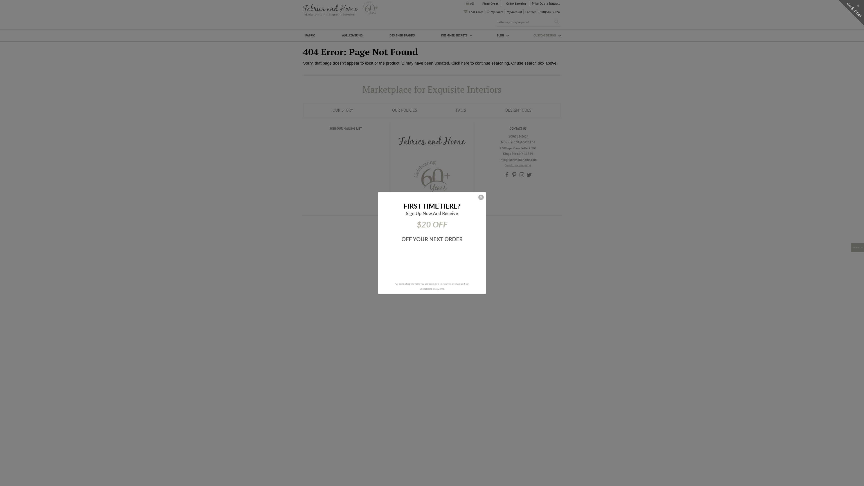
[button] (481, 197)
